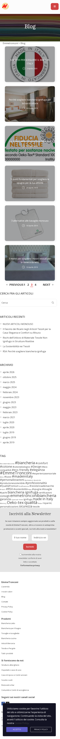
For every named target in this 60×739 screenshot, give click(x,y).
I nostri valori (6, 591)
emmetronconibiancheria (33, 495)
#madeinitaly (22, 476)
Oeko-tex (15, 502)
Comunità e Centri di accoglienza (15, 690)
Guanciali (14, 500)
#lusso (7, 476)
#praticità (37, 480)
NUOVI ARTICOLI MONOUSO (18, 324)
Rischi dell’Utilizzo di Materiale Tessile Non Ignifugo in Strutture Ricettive (25, 339)
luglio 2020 (8, 422)
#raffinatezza (24, 486)
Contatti (4, 601)
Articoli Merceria (8, 643)
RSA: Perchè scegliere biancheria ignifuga (24, 351)
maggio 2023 (9, 407)
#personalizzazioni (12, 480)
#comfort (41, 463)
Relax (40, 503)
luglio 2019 (8, 432)
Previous (16, 285)
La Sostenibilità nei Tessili (16, 346)
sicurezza (25, 506)
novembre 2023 (11, 397)
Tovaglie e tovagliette (10, 633)
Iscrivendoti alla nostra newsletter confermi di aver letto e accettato (30, 560)
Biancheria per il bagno (11, 628)
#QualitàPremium (9, 485)
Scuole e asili (6, 680)
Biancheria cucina (8, 638)
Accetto (17, 729)
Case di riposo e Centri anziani (14, 675)
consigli (5, 496)
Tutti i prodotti (7, 653)
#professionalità (36, 483)
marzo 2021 (9, 417)
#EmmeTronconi (16, 473)
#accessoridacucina (7, 464)
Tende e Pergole (8, 648)
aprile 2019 (8, 442)
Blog (3, 596)
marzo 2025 (9, 382)
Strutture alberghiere (10, 665)
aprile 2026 (8, 372)
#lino (2, 477)
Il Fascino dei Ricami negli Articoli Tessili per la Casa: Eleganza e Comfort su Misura (27, 331)
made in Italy (43, 499)
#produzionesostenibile (12, 483)
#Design (36, 466)
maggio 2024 (9, 387)
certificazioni (45, 492)
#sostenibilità (20, 489)
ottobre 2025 (9, 377)
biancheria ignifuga (23, 492)
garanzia (5, 499)
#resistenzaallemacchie (41, 485)
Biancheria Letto (8, 623)
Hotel (21, 500)
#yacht (3, 492)
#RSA (9, 489)
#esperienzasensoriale (44, 473)
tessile (36, 506)
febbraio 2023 (10, 412)
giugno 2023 (9, 402)
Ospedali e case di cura (11, 670)
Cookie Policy (7, 611)
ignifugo (27, 499)
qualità (30, 502)
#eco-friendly (20, 470)
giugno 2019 (9, 437)
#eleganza (37, 470)
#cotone (6, 466)
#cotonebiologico (21, 466)
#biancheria (25, 462)
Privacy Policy (7, 606)
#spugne (37, 489)
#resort (2, 489)
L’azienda (5, 586)
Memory (3, 503)
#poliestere (29, 480)
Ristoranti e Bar (7, 685)
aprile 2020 (8, 427)
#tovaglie (47, 489)
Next (46, 285)
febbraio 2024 (10, 392)
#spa (30, 489)
